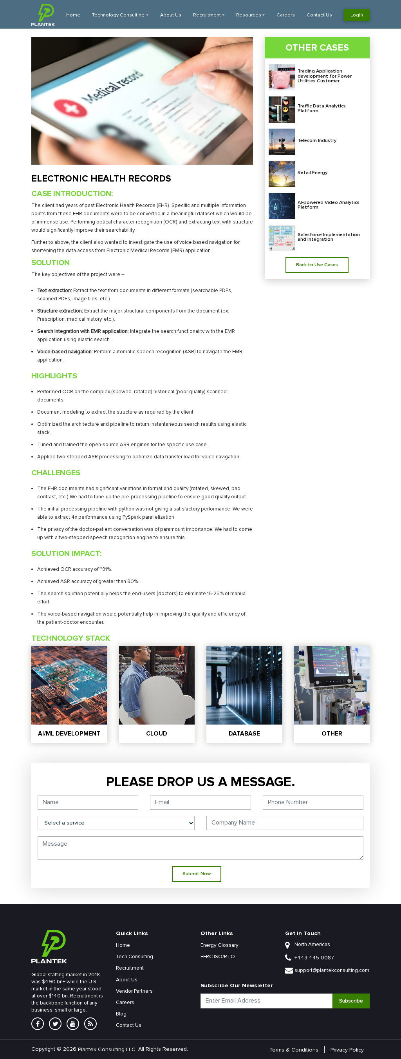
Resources (248, 15)
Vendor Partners (134, 991)
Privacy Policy (347, 1049)
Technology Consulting (118, 15)
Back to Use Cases (317, 265)
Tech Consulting (134, 957)
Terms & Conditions (293, 1049)
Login (356, 15)
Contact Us (319, 15)
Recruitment (207, 15)
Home (73, 15)
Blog (121, 1014)
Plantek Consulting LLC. (107, 1049)
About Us (170, 15)
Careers (285, 15)
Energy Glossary (219, 945)
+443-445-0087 (314, 958)
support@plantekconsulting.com (331, 970)
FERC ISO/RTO (217, 957)
